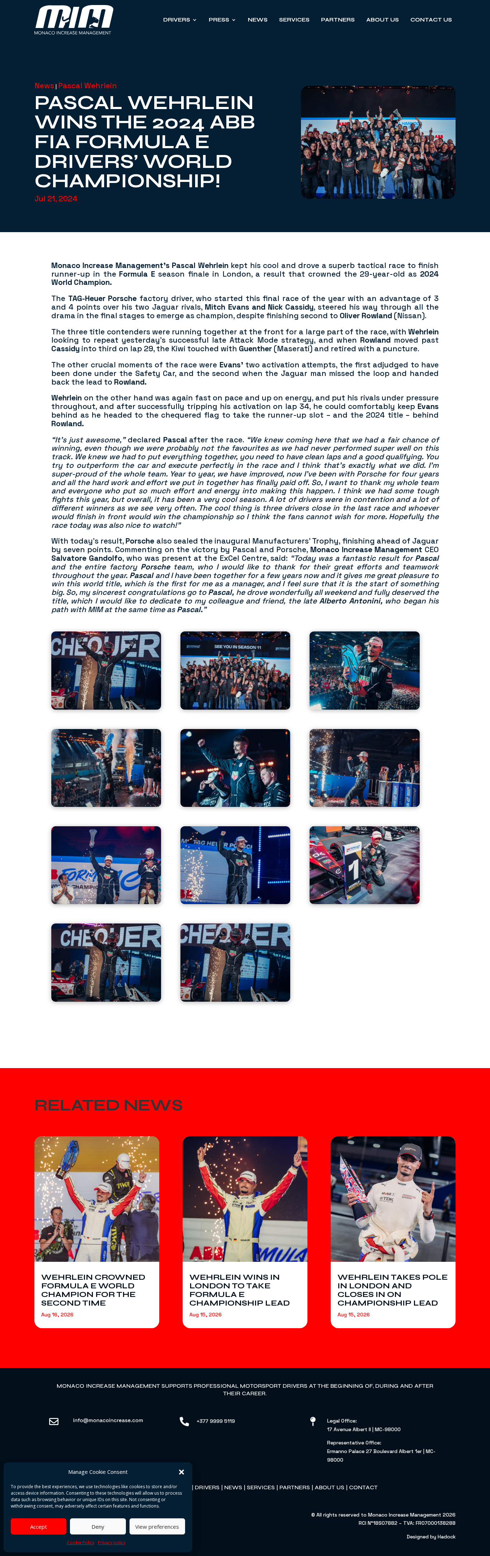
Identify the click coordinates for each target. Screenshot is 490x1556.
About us (382, 20)
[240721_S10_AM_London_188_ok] (364, 672)
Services (294, 20)
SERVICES (261, 1487)
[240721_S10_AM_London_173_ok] (106, 867)
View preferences (157, 1526)
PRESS (219, 20)
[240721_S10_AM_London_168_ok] (364, 867)
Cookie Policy (80, 1542)
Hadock (447, 1536)
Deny (97, 1526)
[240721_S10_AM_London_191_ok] (235, 672)
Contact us (431, 20)
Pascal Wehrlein (87, 85)
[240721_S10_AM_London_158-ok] (106, 964)
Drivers (176, 20)
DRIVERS (207, 1487)
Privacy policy (112, 1542)
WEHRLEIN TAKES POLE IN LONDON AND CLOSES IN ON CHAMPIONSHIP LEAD (393, 1290)
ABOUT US (329, 1487)
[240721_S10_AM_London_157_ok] (235, 964)
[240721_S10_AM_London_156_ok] (106, 672)
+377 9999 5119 (216, 1421)
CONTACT (363, 1487)
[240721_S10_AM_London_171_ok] (235, 867)
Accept (38, 1526)
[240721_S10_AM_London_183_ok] (235, 770)
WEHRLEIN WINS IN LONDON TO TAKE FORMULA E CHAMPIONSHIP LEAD (239, 1290)
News (258, 20)
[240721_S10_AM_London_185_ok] (106, 770)
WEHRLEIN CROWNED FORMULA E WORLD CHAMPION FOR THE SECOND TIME (93, 1290)
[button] (181, 1472)
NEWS (233, 1487)
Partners (338, 20)
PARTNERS (294, 1487)
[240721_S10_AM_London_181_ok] (364, 770)
